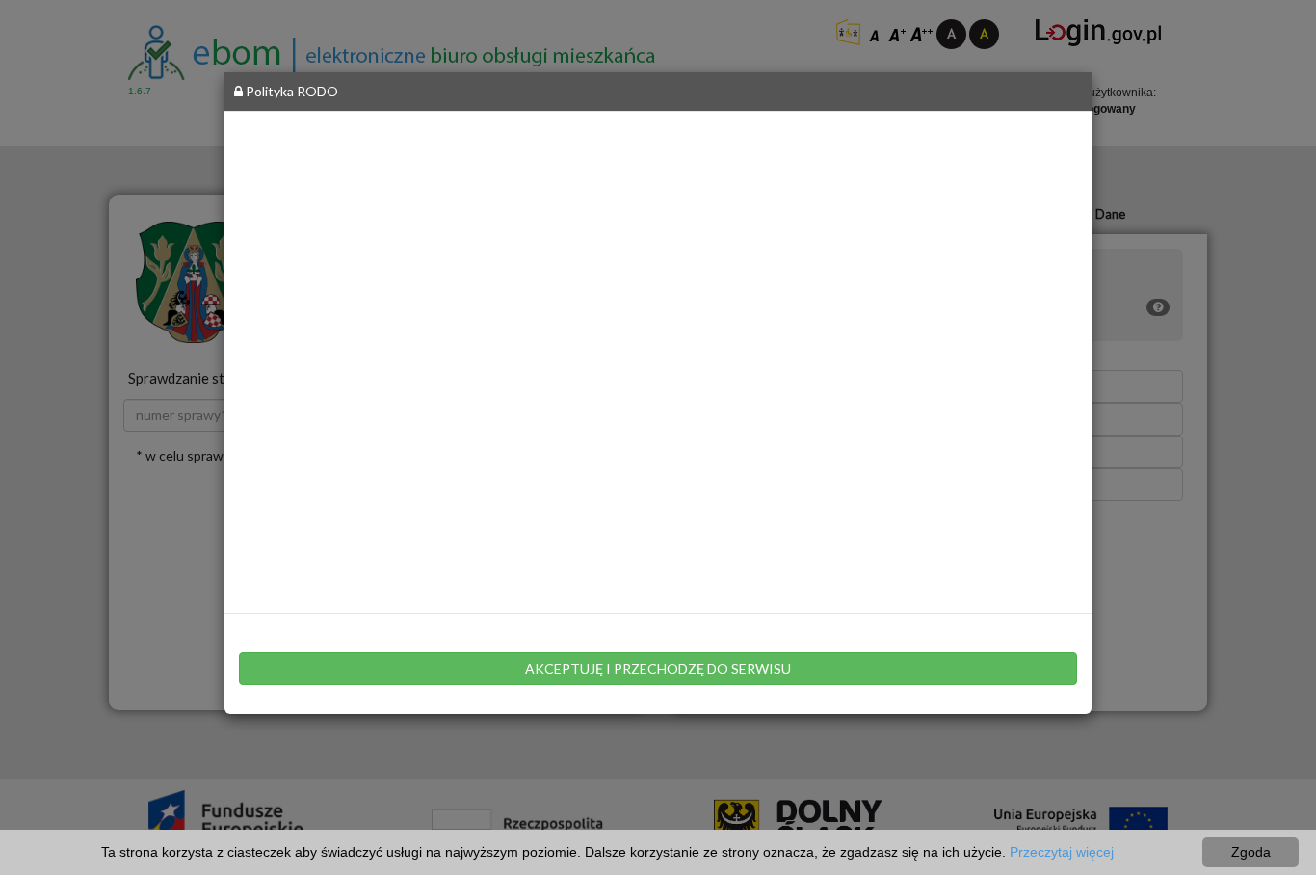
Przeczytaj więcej (1062, 852)
